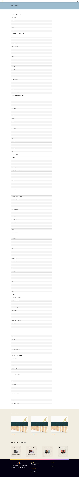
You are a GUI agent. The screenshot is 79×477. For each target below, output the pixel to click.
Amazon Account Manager (34, 471)
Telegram (52, 465)
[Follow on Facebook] (52, 467)
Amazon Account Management (34, 466)
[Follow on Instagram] (57, 467)
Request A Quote (53, 466)
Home (62, 1)
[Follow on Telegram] (61, 467)
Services (65, 1)
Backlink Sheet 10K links (34, 470)
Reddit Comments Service (34, 472)
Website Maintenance (33, 464)
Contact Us (74, 1)
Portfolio (68, 1)
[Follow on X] (54, 467)
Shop (71, 1)
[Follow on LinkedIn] (59, 467)
